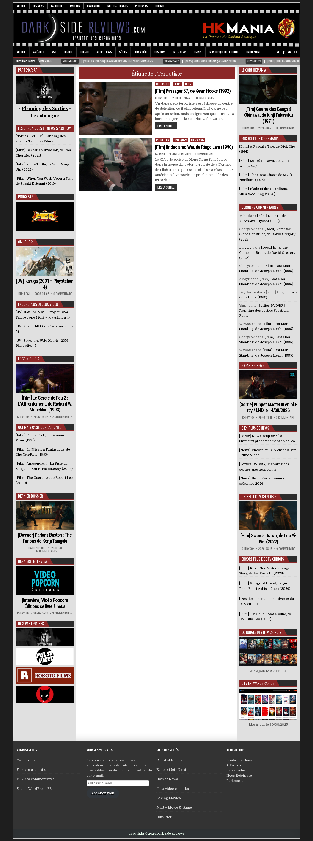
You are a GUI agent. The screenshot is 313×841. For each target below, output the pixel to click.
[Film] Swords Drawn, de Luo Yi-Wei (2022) (268, 538)
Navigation (93, 6)
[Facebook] (284, 52)
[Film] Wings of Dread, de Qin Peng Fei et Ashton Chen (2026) (264, 585)
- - (44, 115)
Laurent (160, 154)
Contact (160, 6)
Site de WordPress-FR (34, 788)
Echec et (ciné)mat (171, 769)
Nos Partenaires (117, 6)
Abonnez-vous (103, 793)
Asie (54, 52)
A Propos (233, 765)
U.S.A (188, 84)
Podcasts (141, 6)
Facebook (57, 6)
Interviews (180, 52)
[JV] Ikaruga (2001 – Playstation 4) (44, 284)
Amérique (38, 52)
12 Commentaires (46, 550)
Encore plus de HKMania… (261, 138)
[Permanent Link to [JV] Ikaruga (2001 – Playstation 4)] (45, 261)
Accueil (21, 6)
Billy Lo (245, 247)
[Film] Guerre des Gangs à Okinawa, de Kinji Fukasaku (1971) (268, 115)
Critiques (163, 84)
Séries (123, 52)
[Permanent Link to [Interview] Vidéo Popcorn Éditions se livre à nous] (45, 580)
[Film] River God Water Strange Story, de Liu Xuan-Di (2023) (264, 570)
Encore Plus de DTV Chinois (263, 559)
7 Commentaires (204, 98)
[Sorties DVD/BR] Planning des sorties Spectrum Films (264, 311)
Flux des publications (33, 769)
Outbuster (164, 817)
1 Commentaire (204, 154)
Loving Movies (168, 798)
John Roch (24, 293)
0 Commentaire (62, 293)
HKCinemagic (253, 52)
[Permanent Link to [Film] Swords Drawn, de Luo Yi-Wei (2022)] (268, 515)
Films (177, 84)
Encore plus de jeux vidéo (38, 304)
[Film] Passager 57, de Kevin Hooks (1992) (193, 91)
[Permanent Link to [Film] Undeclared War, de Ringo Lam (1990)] (115, 164)
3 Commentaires (62, 613)
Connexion (26, 760)
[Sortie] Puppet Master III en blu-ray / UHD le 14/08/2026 (268, 407)
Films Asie (197, 140)
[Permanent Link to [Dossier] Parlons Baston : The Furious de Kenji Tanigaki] (45, 515)
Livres (198, 52)
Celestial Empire (169, 760)
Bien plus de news (255, 428)
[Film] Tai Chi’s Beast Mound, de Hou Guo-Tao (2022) (265, 616)
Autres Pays (104, 52)
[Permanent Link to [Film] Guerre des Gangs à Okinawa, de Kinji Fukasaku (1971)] (268, 89)
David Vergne (36, 547)
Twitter (75, 6)
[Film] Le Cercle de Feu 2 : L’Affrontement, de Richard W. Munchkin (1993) (45, 404)
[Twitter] (278, 52)
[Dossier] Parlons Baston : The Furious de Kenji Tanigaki (45, 538)
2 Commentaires (62, 416)
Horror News (167, 779)
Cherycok (161, 98)
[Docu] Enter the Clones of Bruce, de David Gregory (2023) (267, 234)
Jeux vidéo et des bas (173, 788)
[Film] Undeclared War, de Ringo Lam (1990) (194, 147)
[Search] (295, 52)
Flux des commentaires (36, 779)
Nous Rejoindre (239, 775)
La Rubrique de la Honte (224, 52)
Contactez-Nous (239, 760)
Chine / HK (162, 140)
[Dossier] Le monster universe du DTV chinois (266, 601)
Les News (38, 6)
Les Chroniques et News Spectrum (44, 128)
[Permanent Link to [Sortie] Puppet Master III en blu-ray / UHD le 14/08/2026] (268, 384)
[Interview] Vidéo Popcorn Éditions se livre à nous (45, 603)
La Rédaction (236, 770)
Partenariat (235, 780)
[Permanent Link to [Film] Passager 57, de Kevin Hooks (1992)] (115, 108)
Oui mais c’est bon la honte (39, 427)
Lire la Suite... (166, 126)
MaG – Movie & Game (174, 807)
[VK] (289, 52)
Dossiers (159, 52)
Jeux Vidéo (140, 52)
